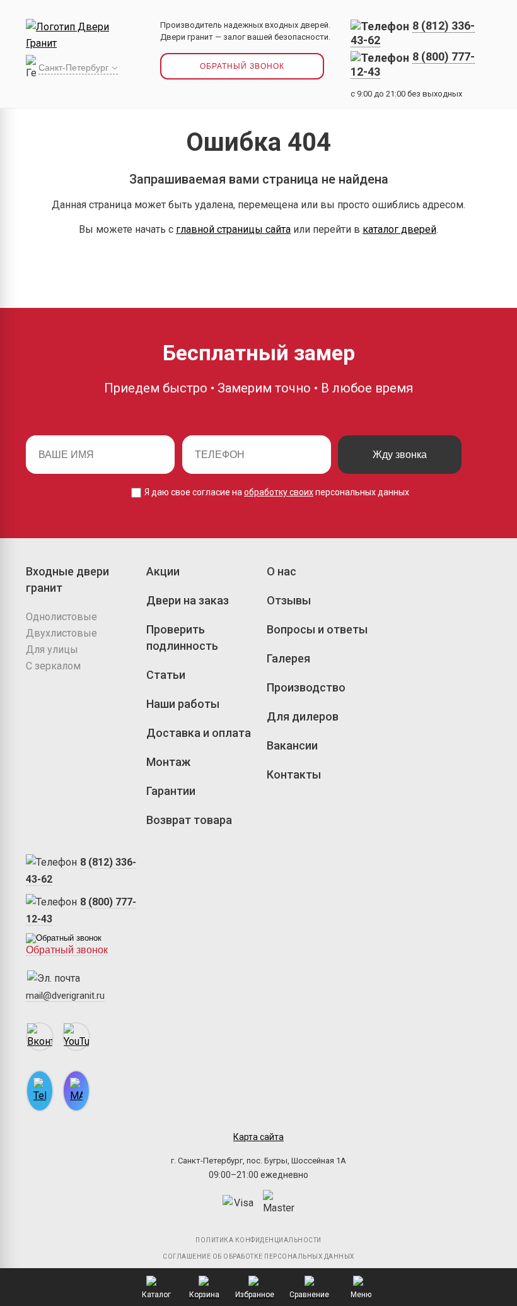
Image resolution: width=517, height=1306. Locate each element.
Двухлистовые (61, 633)
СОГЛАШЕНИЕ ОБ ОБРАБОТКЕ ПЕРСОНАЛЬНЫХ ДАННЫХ (258, 1256)
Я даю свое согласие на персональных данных (275, 492)
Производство (306, 687)
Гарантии (170, 790)
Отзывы (289, 600)
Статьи (165, 674)
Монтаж (168, 761)
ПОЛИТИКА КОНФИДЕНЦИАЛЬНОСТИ (258, 1240)
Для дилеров (303, 716)
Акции (163, 571)
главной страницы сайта (233, 229)
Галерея (288, 658)
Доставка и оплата (198, 732)
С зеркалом (53, 666)
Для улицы (52, 650)
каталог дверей (399, 229)
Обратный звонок (242, 66)
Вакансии (292, 745)
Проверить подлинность (182, 637)
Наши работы (182, 703)
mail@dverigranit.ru (65, 995)
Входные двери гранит (67, 579)
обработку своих (278, 492)
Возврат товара (189, 820)
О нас (281, 571)
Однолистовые (61, 617)
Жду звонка (400, 454)
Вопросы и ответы (317, 629)
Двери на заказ (187, 600)
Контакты (294, 774)
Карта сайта (258, 1137)
